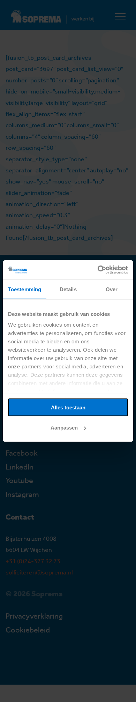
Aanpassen (64, 428)
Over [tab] (112, 289)
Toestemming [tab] (24, 289)
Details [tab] (68, 289)
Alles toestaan (68, 407)
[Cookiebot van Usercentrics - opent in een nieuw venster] (98, 270)
